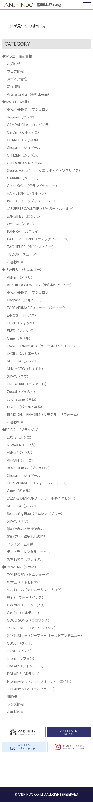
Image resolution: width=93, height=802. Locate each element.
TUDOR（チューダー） (25, 254)
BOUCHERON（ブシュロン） (29, 109)
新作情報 (13, 87)
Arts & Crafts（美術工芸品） (29, 94)
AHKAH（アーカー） (23, 460)
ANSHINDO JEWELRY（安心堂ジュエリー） (40, 285)
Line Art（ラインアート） (26, 666)
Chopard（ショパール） (25, 148)
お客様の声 (15, 262)
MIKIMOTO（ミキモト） (26, 369)
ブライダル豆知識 (20, 544)
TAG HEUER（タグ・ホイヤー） (31, 247)
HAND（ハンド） (20, 651)
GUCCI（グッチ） (21, 643)
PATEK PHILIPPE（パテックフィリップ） (39, 239)
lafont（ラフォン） (21, 658)
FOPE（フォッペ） (21, 323)
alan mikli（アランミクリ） (27, 605)
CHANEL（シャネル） (23, 140)
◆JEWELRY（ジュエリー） (22, 270)
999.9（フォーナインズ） (26, 597)
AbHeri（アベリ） (20, 277)
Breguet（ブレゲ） (21, 117)
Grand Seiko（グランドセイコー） (33, 186)
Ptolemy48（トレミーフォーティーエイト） (40, 681)
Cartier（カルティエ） (24, 132)
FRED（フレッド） (21, 331)
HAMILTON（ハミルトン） (27, 193)
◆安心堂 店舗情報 (17, 56)
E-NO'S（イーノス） (22, 315)
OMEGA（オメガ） (21, 224)
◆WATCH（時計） (16, 102)
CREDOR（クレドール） (25, 163)
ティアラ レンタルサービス (28, 552)
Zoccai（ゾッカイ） (22, 392)
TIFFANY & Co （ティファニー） (32, 689)
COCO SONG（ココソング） (29, 620)
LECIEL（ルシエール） (24, 353)
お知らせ (13, 64)
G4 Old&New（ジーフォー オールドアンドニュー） (45, 636)
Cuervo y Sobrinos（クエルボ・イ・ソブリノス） (44, 170)
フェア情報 (15, 71)
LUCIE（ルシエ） (20, 437)
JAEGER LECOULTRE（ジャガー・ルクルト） (41, 209)
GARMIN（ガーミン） (24, 178)
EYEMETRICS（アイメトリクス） (32, 628)
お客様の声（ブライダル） (27, 559)
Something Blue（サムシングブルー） (35, 514)
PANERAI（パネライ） (24, 231)
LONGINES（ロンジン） (25, 216)
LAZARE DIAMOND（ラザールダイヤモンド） (42, 346)
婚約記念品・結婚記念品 (25, 529)
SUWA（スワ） (18, 376)
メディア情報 (17, 79)
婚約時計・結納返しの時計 (27, 536)
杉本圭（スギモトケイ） (25, 582)
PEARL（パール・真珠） (25, 407)
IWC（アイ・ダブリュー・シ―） (32, 201)
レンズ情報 (15, 704)
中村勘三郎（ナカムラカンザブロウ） (35, 590)
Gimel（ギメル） (19, 338)
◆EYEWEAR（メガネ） (20, 567)
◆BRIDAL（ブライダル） (21, 430)
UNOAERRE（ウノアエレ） (27, 384)
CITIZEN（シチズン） (24, 155)
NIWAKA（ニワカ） (22, 445)
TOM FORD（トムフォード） (29, 575)
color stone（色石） (22, 399)
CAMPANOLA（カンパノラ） (29, 125)
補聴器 (12, 697)
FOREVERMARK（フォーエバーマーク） (38, 308)
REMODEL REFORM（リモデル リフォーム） (43, 414)
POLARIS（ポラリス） (24, 674)
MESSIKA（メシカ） (22, 361)
